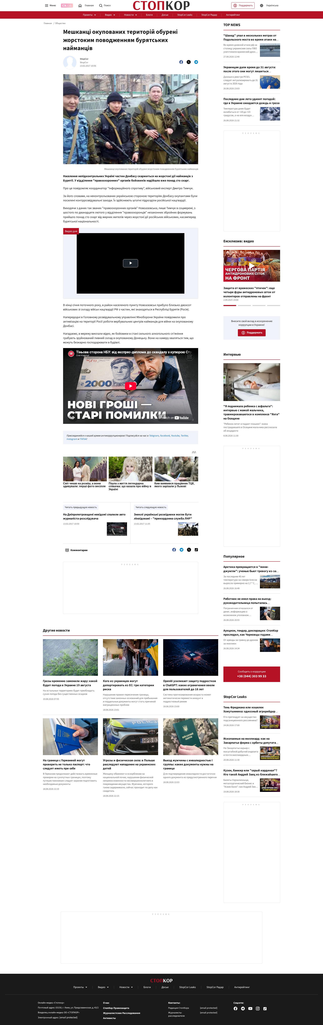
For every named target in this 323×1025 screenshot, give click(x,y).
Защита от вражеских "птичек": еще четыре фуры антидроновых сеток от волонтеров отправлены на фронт (249, 292)
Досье (165, 15)
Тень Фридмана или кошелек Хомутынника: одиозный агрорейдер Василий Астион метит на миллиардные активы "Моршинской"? (251, 713)
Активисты (109, 1018)
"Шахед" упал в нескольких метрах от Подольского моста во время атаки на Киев (249, 39)
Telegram (154, 435)
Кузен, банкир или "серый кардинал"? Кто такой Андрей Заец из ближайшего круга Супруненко (250, 774)
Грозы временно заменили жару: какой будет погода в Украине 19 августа (70, 683)
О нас (106, 1003)
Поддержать (246, 5)
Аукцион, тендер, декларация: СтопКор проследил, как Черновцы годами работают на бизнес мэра (250, 635)
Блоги (149, 15)
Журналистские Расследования (121, 1013)
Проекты (88, 15)
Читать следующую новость (151, 507)
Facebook (165, 435)
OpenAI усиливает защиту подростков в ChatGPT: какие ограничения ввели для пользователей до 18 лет (189, 685)
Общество (60, 23)
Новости (129, 15)
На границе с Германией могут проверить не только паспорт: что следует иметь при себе (66, 764)
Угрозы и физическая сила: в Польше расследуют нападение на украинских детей (129, 764)
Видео (108, 15)
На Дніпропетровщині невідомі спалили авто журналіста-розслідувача (94, 516)
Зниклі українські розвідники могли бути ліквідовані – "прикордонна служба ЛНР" (163, 516)
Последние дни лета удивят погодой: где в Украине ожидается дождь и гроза (251, 101)
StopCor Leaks (184, 15)
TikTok (83, 439)
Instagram (71, 439)
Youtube (175, 435)
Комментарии (78, 550)
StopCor (84, 59)
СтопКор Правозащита (116, 1008)
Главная (48, 23)
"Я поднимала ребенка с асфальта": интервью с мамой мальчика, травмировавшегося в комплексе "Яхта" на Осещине (251, 412)
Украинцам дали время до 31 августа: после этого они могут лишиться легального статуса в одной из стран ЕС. (251, 71)
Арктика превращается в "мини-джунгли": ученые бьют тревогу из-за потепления (249, 571)
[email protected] (68, 1017)
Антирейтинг (233, 15)
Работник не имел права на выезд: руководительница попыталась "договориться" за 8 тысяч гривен (247, 603)
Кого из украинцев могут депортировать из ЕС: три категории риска (128, 685)
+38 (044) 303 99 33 (251, 676)
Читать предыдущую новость (81, 507)
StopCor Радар (209, 15)
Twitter (184, 435)
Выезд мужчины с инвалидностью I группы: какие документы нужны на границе (188, 764)
